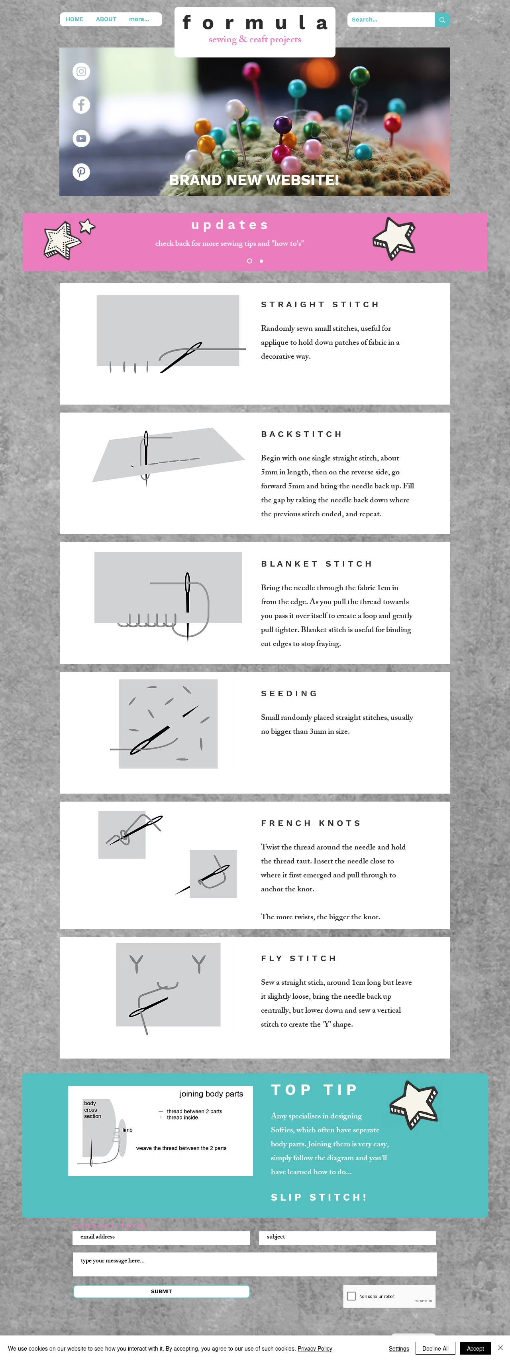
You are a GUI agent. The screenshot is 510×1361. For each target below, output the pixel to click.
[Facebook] (81, 105)
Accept (475, 1348)
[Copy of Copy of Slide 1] (260, 261)
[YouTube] (81, 138)
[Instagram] (81, 71)
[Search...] (442, 19)
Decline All (435, 1348)
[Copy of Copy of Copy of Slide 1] (248, 261)
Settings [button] (399, 1348)
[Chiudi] (500, 1348)
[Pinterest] (81, 172)
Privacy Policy (315, 1348)
